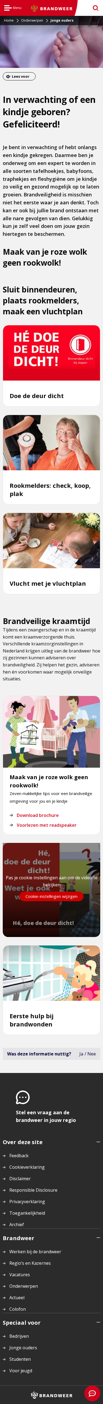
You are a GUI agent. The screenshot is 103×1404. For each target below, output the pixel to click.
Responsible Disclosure (33, 1190)
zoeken (94, 8)
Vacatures (19, 1275)
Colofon (17, 1309)
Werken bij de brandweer (35, 1252)
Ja (81, 1054)
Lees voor (20, 76)
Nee (91, 1054)
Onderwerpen (23, 1286)
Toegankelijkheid (27, 1213)
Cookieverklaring (27, 1167)
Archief (16, 1225)
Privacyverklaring (27, 1202)
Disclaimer (20, 1179)
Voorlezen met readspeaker (47, 825)
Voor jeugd (20, 1371)
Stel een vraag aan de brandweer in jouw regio (46, 1116)
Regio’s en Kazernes (30, 1263)
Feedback (19, 1156)
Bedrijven (19, 1336)
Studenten (20, 1359)
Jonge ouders (23, 1348)
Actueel (16, 1298)
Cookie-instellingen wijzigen (51, 896)
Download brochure (38, 815)
